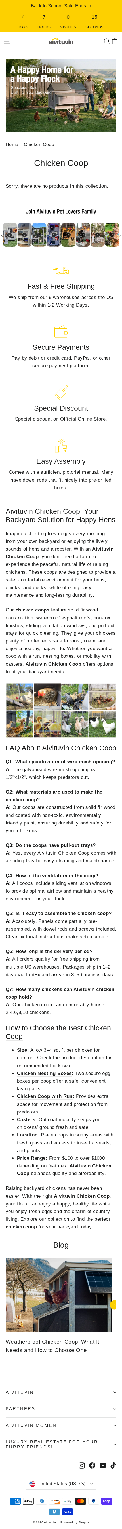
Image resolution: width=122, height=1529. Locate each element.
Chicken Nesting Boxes (44, 1073)
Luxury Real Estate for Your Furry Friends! (52, 1444)
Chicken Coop (39, 144)
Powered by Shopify (74, 1522)
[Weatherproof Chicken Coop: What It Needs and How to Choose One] (59, 1295)
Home (12, 144)
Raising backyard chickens (36, 1188)
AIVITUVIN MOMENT (33, 1425)
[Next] (114, 1305)
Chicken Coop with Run (45, 1096)
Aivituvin (20, 1392)
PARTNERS (20, 1408)
